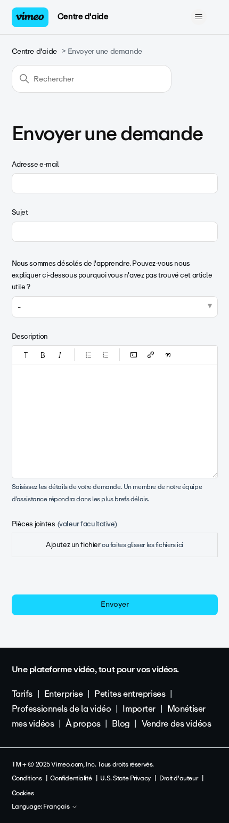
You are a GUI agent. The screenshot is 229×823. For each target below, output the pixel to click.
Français (57, 807)
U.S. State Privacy (125, 778)
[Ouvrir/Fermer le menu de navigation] (199, 17)
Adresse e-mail (35, 164)
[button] (26, 354)
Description (30, 336)
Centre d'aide (83, 16)
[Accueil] (30, 17)
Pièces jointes (64, 523)
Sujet (20, 212)
